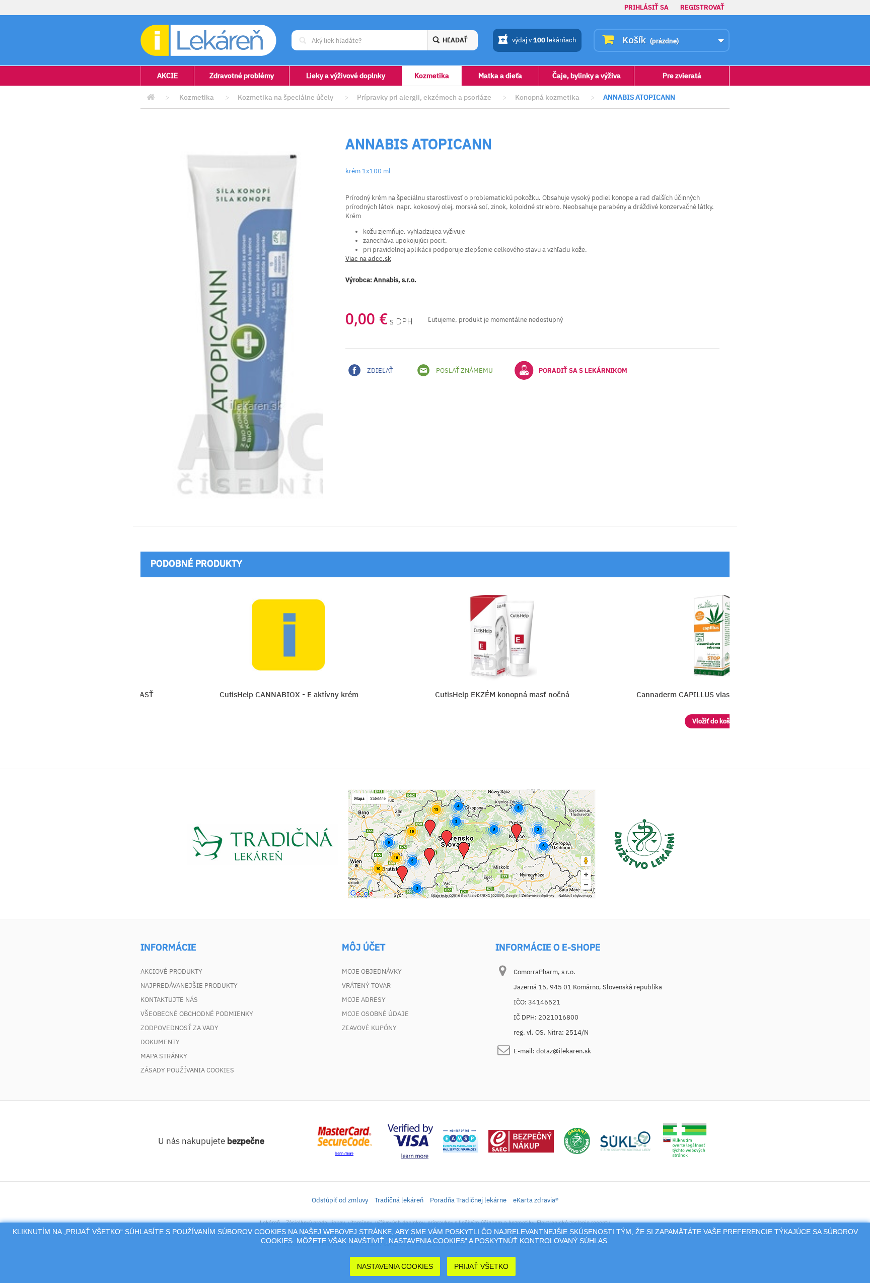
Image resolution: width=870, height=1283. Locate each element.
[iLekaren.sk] (208, 40)
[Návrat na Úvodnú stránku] (150, 97)
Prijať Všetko (481, 1266)
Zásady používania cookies (187, 1070)
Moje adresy (364, 999)
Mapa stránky (163, 1056)
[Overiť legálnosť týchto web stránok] (685, 1140)
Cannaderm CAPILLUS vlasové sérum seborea (715, 694)
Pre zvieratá (682, 75)
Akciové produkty (171, 971)
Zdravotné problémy (241, 75)
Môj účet (363, 947)
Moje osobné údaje (375, 1013)
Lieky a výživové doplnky (345, 75)
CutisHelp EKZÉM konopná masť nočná (502, 694)
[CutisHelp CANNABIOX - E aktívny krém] (288, 635)
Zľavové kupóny (369, 1028)
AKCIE (167, 75)
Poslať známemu (463, 370)
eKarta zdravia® (535, 1200)
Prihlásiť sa (646, 7)
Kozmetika (431, 75)
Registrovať (702, 7)
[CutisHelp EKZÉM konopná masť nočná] (502, 635)
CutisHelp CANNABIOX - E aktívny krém (289, 694)
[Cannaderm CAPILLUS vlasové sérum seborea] (715, 635)
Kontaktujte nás (169, 999)
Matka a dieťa (500, 75)
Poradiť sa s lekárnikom (583, 370)
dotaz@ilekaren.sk (563, 1051)
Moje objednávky (372, 971)
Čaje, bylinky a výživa (586, 75)
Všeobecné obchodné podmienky (196, 1013)
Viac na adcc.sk (368, 258)
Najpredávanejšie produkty (189, 985)
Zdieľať (379, 370)
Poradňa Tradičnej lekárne (468, 1200)
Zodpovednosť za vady (179, 1028)
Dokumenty (160, 1042)
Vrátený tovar (366, 985)
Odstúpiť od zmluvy (340, 1200)
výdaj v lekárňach (544, 40)
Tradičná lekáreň (399, 1200)
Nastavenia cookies (395, 1266)
